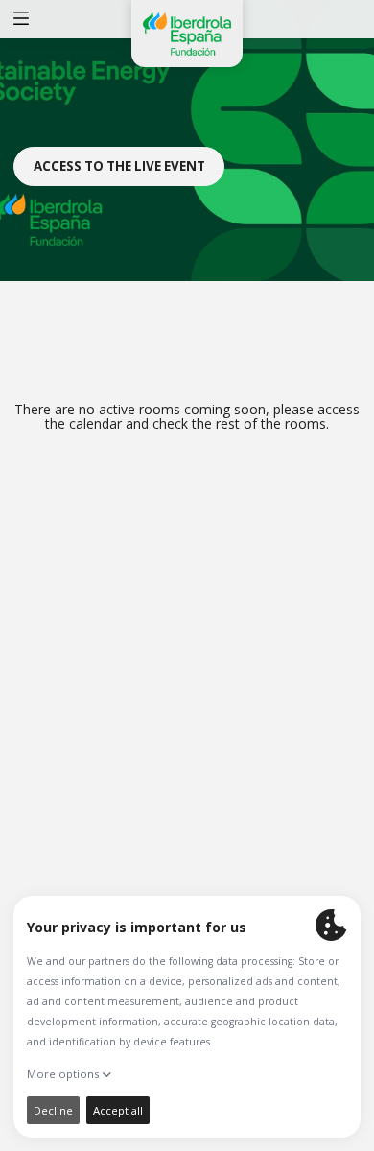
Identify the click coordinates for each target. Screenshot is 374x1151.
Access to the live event (119, 166)
